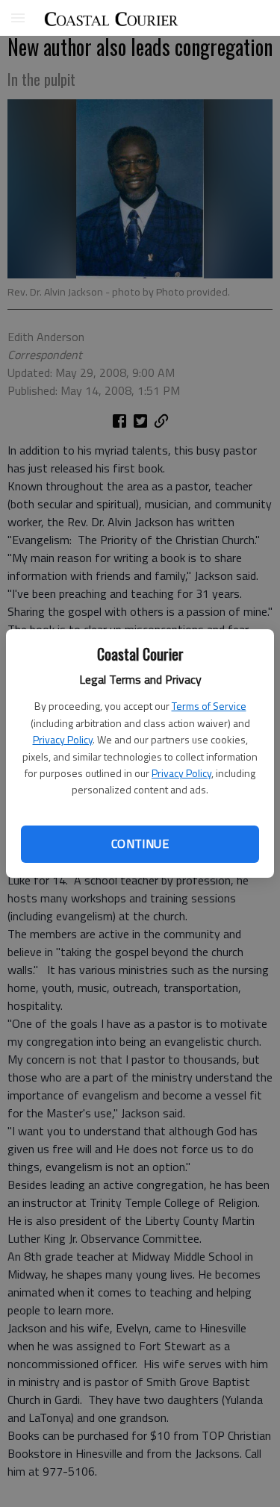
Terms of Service (209, 706)
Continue (140, 843)
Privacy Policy (63, 739)
